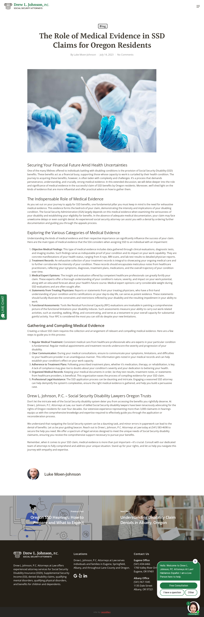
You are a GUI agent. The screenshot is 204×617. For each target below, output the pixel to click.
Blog (103, 26)
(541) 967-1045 (142, 582)
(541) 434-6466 (142, 564)
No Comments (125, 54)
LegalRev (106, 612)
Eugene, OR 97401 (144, 571)
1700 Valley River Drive (146, 567)
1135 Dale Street (143, 585)
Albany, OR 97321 (143, 589)
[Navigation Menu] (198, 6)
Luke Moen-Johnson (85, 54)
